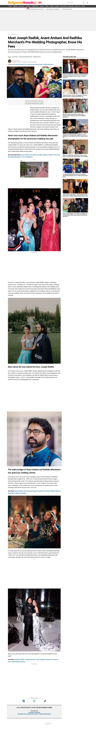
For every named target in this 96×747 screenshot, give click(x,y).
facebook (37, 712)
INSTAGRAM (27, 64)
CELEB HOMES (71, 6)
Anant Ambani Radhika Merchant (25, 56)
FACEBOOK (22, 64)
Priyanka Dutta (16, 60)
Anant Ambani (15, 56)
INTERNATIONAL (35, 6)
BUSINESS (57, 6)
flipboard (31, 712)
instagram (20, 714)
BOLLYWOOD (21, 6)
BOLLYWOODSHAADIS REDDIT (37, 64)
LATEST (10, 6)
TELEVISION (27, 6)
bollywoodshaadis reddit (31, 714)
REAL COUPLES (63, 6)
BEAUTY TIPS (78, 6)
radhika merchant (36, 56)
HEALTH (83, 6)
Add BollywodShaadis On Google (35, 9)
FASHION (52, 6)
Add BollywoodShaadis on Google (35, 103)
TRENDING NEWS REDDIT (48, 64)
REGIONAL (42, 6)
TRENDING (15, 6)
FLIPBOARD (17, 64)
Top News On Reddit (67, 9)
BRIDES (46, 6)
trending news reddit (45, 714)
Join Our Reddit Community (53, 9)
